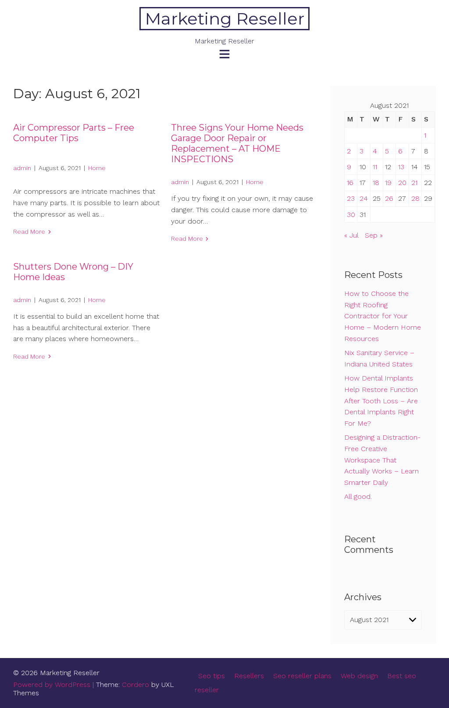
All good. (358, 496)
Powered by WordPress (51, 684)
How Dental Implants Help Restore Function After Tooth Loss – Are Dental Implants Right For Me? (381, 400)
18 (376, 182)
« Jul (351, 235)
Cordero (135, 684)
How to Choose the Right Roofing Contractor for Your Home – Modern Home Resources (382, 315)
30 (351, 214)
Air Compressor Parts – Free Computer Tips (73, 132)
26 (389, 198)
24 (364, 198)
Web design (359, 676)
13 (401, 167)
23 (351, 198)
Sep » (374, 235)
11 (375, 167)
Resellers (249, 676)
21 (414, 182)
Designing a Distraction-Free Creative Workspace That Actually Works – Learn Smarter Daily (382, 459)
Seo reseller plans (302, 676)
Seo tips (211, 676)
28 (415, 198)
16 (350, 182)
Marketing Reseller (224, 18)
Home (97, 167)
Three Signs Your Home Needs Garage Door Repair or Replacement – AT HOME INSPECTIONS (237, 143)
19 (388, 182)
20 (402, 182)
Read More (29, 231)
